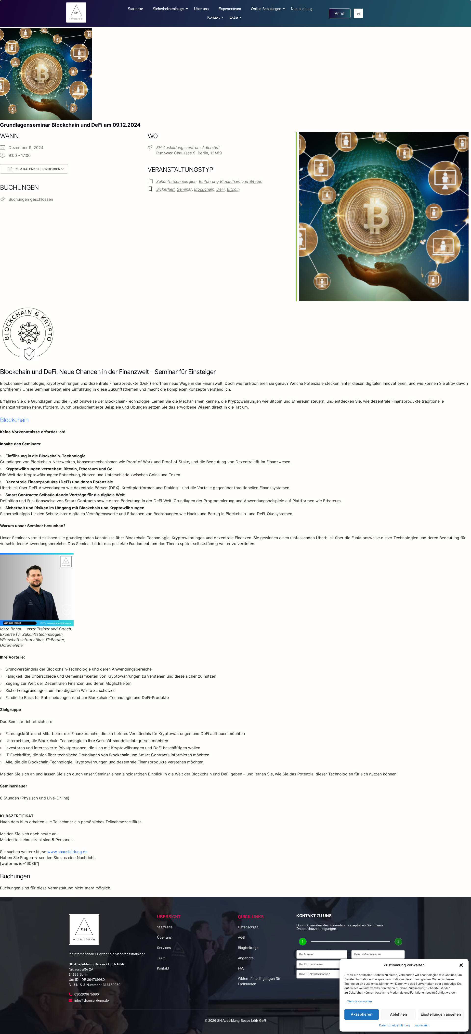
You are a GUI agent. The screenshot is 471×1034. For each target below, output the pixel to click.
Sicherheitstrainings (168, 9)
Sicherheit (165, 189)
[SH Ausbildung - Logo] (76, 12)
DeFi (220, 189)
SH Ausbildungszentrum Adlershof (188, 147)
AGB (241, 937)
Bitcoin (233, 189)
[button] (461, 965)
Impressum (422, 1025)
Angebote (246, 958)
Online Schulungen (266, 9)
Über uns (201, 9)
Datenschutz (248, 927)
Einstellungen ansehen (441, 1014)
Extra (233, 17)
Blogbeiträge (248, 948)
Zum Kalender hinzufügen (37, 169)
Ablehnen (398, 1014)
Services (164, 948)
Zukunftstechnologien (176, 181)
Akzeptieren (361, 1014)
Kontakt (213, 17)
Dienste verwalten (359, 1001)
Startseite (135, 9)
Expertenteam (230, 9)
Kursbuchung (301, 9)
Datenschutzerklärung (394, 1025)
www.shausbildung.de (68, 851)
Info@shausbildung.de (324, 997)
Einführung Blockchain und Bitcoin (230, 181)
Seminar (184, 189)
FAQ (241, 968)
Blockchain (204, 189)
